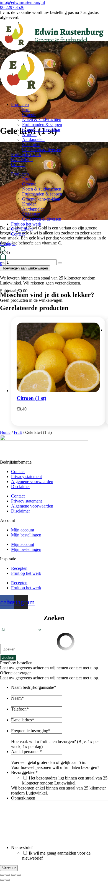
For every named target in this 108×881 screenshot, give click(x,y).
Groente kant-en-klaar (41, 129)
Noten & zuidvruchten (41, 119)
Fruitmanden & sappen (42, 124)
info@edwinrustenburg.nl (22, 2)
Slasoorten (31, 144)
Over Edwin (22, 159)
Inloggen (8, 243)
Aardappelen (33, 139)
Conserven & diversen (41, 149)
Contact (18, 164)
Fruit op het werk (26, 154)
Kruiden (29, 134)
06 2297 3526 (12, 7)
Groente (29, 114)
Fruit (26, 109)
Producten (20, 104)
